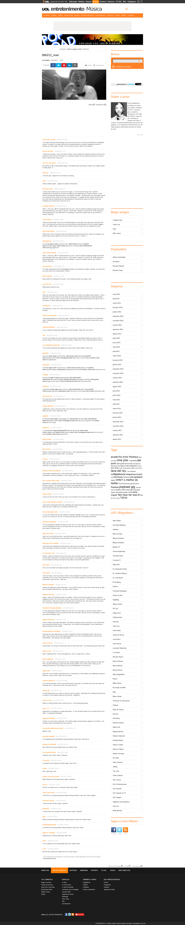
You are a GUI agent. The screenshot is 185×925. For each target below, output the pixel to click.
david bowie (128, 464)
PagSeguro (132, 1)
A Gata (64, 882)
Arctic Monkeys (130, 456)
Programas (107, 885)
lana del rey (118, 471)
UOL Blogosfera (121, 513)
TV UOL (119, 1)
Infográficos (86, 882)
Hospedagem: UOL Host (139, 923)
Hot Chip (139, 466)
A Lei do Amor (66, 885)
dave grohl (120, 464)
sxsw (130, 492)
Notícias (81, 1)
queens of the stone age (124, 490)
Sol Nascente (66, 904)
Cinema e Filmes (89, 879)
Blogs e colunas (46, 882)
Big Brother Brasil (46, 889)
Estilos (106, 882)
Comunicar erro (100, 104)
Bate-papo (73, 1)
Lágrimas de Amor (67, 894)
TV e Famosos (100, 15)
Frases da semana (47, 885)
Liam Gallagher (131, 471)
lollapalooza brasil (134, 474)
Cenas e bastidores (89, 889)
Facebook (114, 834)
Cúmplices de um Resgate (70, 889)
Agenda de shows (109, 889)
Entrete (95, 1)
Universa (103, 1)
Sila (63, 901)
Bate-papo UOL (125, 870)
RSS (73, 914)
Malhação (65, 896)
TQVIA (123, 497)
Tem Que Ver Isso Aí (129, 494)
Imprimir (91, 104)
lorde (112, 477)
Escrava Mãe (66, 892)
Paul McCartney (124, 484)
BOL (124, 1)
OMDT (119, 479)
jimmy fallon (131, 468)
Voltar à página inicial (74, 49)
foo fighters (121, 466)
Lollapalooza (118, 474)
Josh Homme (138, 468)
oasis (113, 480)
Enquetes (86, 887)
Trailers (85, 885)
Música (94, 9)
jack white (115, 468)
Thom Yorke (116, 498)
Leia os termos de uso (49, 858)
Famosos (111, 1)
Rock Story (65, 899)
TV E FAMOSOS (47, 879)
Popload (115, 487)
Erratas (127, 866)
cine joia (122, 460)
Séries (43, 894)
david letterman (137, 463)
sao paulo (119, 492)
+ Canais (130, 15)
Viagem (123, 15)
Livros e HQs (68, 15)
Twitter (120, 834)
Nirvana (126, 477)
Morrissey (118, 477)
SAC (66, 1)
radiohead (136, 490)
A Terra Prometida (67, 887)
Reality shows (45, 892)
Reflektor (113, 492)
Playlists (106, 887)
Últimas (46, 15)
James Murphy (123, 468)
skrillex (125, 492)
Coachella (133, 460)
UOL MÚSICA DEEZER (112, 879)
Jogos (60, 15)
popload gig (127, 487)
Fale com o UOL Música (114, 866)
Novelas (110, 15)
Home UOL (45, 870)
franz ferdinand (131, 466)
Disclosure (114, 466)
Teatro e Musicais (87, 15)
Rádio (118, 15)
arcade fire (116, 456)
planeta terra (134, 484)
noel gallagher (136, 477)
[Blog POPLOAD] (92, 39)
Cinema (54, 15)
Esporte (89, 1)
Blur (115, 461)
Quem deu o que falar (48, 887)
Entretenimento (67, 9)
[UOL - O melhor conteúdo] (45, 2)
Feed (125, 834)
